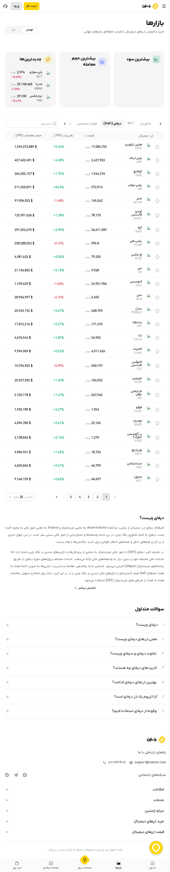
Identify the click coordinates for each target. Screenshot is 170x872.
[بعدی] (64, 123)
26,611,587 (99, 229)
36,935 (96, 337)
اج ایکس (136, 254)
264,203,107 (23, 173)
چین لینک (135, 158)
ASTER (137, 202)
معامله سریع (85, 867)
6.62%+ (58, 479)
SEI (140, 272)
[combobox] (20, 497)
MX (140, 398)
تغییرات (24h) (63, 135)
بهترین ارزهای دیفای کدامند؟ (134, 682)
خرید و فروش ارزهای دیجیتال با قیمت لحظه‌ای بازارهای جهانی (124, 32)
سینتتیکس (134, 463)
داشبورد (152, 867)
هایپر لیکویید (133, 144)
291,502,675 (23, 229)
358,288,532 (23, 243)
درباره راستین (154, 811)
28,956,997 (22, 297)
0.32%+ (58, 351)
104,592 (96, 380)
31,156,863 (22, 270)
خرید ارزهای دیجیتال (149, 821)
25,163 (96, 423)
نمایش (28, 497)
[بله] (7, 775)
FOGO (138, 411)
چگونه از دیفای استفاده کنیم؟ (134, 711)
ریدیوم (137, 322)
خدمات (159, 800)
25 (21, 497)
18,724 (96, 452)
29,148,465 (24, 84)
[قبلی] (160, 123)
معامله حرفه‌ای (51, 867)
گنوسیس (136, 281)
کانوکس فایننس (136, 364)
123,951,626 (23, 215)
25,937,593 (22, 380)
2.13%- (58, 297)
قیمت (90, 135)
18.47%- (16, 101)
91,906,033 (22, 200)
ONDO (137, 218)
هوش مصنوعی (87, 124)
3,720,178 (21, 394)
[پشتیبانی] (5, 6)
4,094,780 (21, 423)
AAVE (138, 231)
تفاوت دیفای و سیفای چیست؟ (133, 653)
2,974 (21, 72)
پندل (138, 308)
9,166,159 (21, 479)
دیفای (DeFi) (112, 124)
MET (139, 480)
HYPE (138, 148)
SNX (139, 467)
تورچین (137, 378)
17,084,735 (99, 146)
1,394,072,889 (24, 146)
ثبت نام (31, 6)
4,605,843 (21, 465)
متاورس (145, 124)
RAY (139, 325)
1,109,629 (21, 283)
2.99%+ (58, 229)
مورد (16, 497)
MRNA (38, 88)
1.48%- (58, 200)
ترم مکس (36, 96)
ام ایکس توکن (136, 393)
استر (139, 198)
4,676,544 (21, 337)
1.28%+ (58, 215)
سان (139, 295)
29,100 (21, 96)
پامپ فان (136, 241)
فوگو (139, 407)
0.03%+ (58, 256)
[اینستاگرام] (24, 775)
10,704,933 (22, 365)
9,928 (95, 270)
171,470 (96, 324)
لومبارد (137, 421)
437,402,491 (23, 160)
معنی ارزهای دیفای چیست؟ (136, 639)
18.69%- (16, 77)
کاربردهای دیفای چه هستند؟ (135, 668)
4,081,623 (21, 256)
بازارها (118, 867)
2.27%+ (58, 409)
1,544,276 (98, 173)
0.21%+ (58, 465)
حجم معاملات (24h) (28, 135)
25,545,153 (22, 310)
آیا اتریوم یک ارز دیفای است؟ (135, 697)
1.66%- (58, 283)
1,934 (95, 409)
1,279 (95, 437)
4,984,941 (21, 452)
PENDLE (136, 312)
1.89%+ (58, 337)
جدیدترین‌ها (30, 59)
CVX (139, 369)
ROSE (138, 440)
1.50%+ (58, 380)
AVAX (138, 175)
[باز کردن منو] (164, 6)
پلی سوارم (35, 72)
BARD (138, 424)
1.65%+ (58, 452)
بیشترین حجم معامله (83, 61)
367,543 (96, 394)
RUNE (138, 382)
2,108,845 (21, 437)
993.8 (95, 243)
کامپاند (137, 349)
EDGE (138, 258)
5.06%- (15, 89)
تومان (29, 30)
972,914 (96, 187)
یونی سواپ (135, 185)
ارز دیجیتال (146, 136)
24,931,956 (99, 283)
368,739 (96, 310)
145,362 (96, 200)
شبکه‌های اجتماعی (152, 775)
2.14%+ (58, 437)
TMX (39, 100)
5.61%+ (58, 423)
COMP (138, 352)
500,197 (96, 365)
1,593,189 (21, 409)
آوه (140, 227)
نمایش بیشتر (87, 588)
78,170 (96, 215)
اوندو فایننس (136, 213)
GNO (139, 285)
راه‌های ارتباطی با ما (152, 752)
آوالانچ (137, 171)
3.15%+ (58, 270)
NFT (131, 124)
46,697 (96, 479)
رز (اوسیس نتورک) (134, 435)
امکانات (158, 789)
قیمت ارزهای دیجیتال (148, 832)
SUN (139, 299)
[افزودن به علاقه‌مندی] (157, 147)
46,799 (96, 465)
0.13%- (58, 243)
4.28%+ (58, 160)
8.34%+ (58, 187)
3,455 (95, 297)
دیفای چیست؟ (147, 625)
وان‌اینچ (137, 450)
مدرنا (39, 84)
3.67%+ (58, 310)
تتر (13, 30)
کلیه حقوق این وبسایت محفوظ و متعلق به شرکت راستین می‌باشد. (84, 850)
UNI (139, 188)
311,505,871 (23, 187)
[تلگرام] (15, 775)
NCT (39, 76)
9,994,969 (21, 351)
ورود (16, 6)
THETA (137, 339)
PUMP (138, 245)
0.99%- (58, 365)
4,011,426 (98, 351)
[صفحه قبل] (57, 497)
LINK (139, 162)
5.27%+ (58, 324)
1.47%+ (58, 394)
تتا (140, 335)
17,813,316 (22, 324)
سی (139, 268)
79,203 (96, 256)
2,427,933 (98, 160)
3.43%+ (58, 146)
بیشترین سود (138, 59)
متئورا (138, 477)
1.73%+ (58, 173)
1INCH (138, 453)
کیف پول (17, 867)
